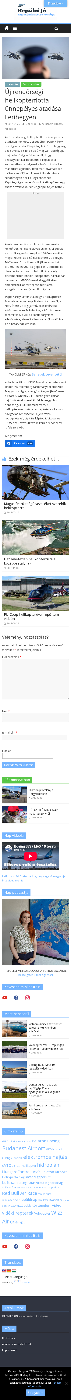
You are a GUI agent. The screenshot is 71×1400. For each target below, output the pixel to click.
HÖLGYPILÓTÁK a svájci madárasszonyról (44, 811)
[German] (9, 1271)
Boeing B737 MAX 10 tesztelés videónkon (42, 1066)
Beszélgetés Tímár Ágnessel (35, 975)
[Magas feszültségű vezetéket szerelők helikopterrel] (35, 467)
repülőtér (43, 1200)
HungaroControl (16, 1171)
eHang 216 (16, 1157)
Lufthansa (11, 1182)
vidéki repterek (18, 1213)
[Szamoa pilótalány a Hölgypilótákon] (14, 788)
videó (57, 1205)
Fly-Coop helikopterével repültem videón (31, 616)
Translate (25, 1282)
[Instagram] (27, 997)
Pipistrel (46, 1187)
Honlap (6, 751)
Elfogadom (35, 1393)
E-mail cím (9, 732)
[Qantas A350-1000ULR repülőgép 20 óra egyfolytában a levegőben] (14, 1083)
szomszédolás (21, 1205)
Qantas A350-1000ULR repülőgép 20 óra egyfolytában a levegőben (44, 1088)
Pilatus (24, 1187)
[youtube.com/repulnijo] (4, 1246)
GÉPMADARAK (11, 1316)
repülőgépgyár (11, 1200)
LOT (48, 1177)
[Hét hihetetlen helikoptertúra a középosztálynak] (35, 523)
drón (50, 1149)
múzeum (14, 1187)
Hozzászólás (11, 657)
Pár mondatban (31, 84)
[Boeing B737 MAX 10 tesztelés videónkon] (14, 1063)
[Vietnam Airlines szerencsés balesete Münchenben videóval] (14, 1022)
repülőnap (28, 1199)
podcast (55, 1187)
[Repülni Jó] (35, 4)
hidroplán (48, 1164)
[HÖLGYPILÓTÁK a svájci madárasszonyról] (14, 808)
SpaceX (6, 1205)
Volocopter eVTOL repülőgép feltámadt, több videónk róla (46, 1046)
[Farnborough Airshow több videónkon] (14, 1103)
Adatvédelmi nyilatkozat (16, 1344)
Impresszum (9, 1350)
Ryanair (54, 1200)
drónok (58, 1149)
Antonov (26, 1141)
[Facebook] (16, 997)
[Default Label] (27, 1246)
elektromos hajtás (45, 1156)
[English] (4, 1271)
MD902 (58, 123)
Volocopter (42, 1213)
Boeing (53, 1140)
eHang (6, 1158)
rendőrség (10, 128)
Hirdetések (8, 1338)
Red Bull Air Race (19, 1193)
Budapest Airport (23, 1148)
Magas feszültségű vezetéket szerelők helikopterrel (35, 505)
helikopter (47, 123)
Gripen (17, 1166)
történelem (41, 1205)
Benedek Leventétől (47, 374)
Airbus (7, 1141)
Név (6, 711)
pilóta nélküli (34, 1187)
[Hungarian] (14, 1271)
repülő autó (44, 1194)
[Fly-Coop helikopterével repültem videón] (35, 578)
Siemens (64, 1200)
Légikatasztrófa (32, 1182)
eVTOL (7, 1165)
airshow (17, 1141)
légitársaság (54, 1182)
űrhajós (20, 1222)
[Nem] (66, 1383)
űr (12, 1222)
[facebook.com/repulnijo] (16, 1246)
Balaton (39, 1140)
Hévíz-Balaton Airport (49, 1172)
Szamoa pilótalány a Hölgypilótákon (41, 792)
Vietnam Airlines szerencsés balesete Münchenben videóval (45, 1027)
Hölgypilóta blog (13, 1177)
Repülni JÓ (30, 123)
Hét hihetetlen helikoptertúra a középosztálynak (29, 561)
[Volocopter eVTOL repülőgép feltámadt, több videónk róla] (14, 1043)
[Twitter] (4, 997)
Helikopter (12, 84)
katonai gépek (35, 1177)
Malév (5, 1187)
